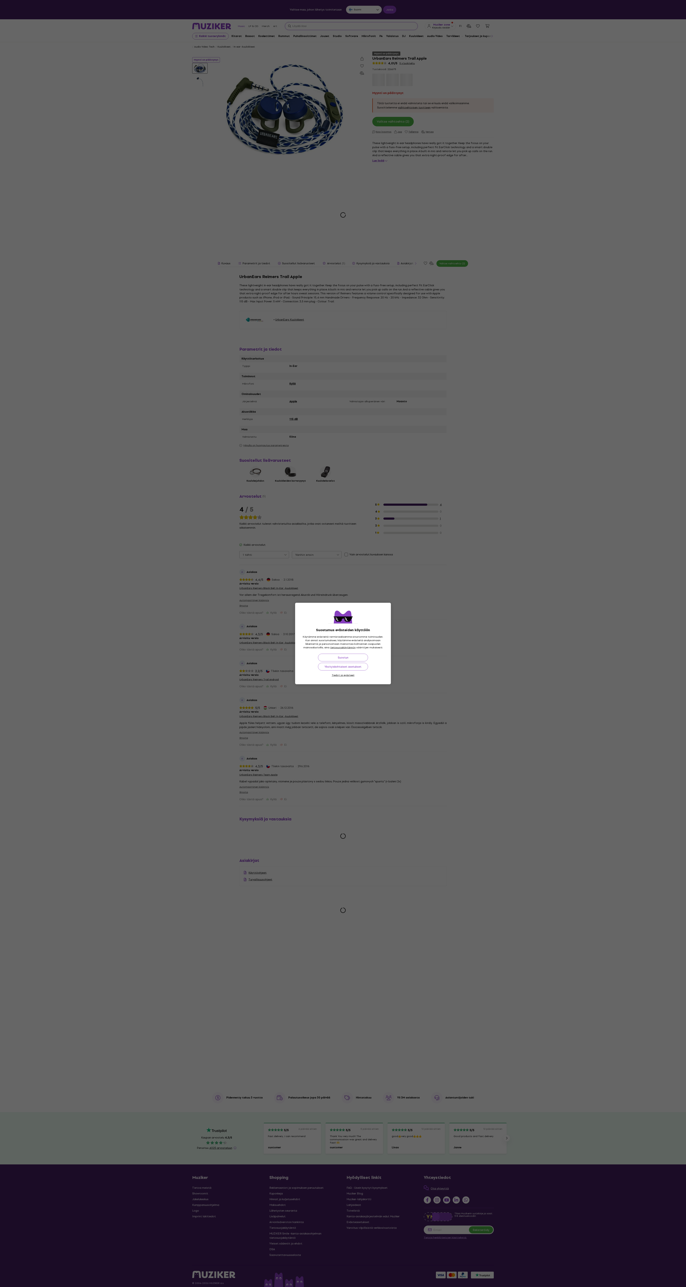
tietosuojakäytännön (343, 647)
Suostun (343, 657)
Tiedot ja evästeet (343, 675)
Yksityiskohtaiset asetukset (343, 666)
